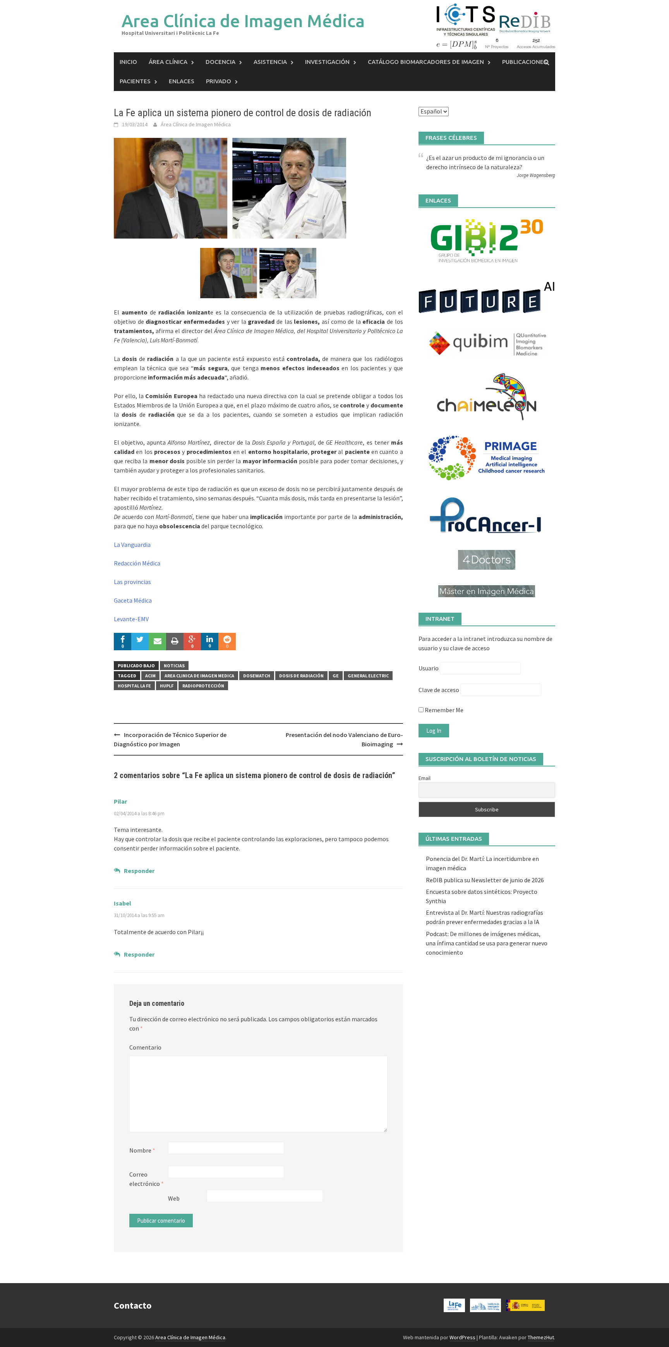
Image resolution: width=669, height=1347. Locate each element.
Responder (139, 871)
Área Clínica (168, 61)
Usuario (429, 668)
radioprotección (203, 686)
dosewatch (256, 676)
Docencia (220, 61)
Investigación (327, 61)
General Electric (368, 676)
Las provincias (132, 582)
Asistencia (270, 61)
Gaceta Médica (133, 600)
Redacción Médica (137, 563)
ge (336, 676)
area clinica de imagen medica (199, 676)
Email (425, 778)
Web (174, 1198)
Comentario (145, 1047)
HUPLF (166, 686)
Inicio (128, 61)
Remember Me (443, 710)
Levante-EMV (131, 619)
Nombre (142, 1150)
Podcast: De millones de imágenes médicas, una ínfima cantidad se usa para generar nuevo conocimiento (486, 943)
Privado (218, 81)
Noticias (174, 665)
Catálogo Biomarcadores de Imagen (426, 61)
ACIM (150, 676)
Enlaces (181, 81)
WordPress (462, 1337)
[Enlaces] (487, 240)
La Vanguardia (132, 544)
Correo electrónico (146, 1178)
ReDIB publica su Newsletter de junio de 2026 (485, 880)
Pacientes (135, 81)
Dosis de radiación (301, 676)
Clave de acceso (439, 690)
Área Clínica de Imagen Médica (196, 124)
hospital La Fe (134, 686)
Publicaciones (524, 61)
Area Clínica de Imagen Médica (243, 20)
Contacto (132, 1305)
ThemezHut (541, 1337)
